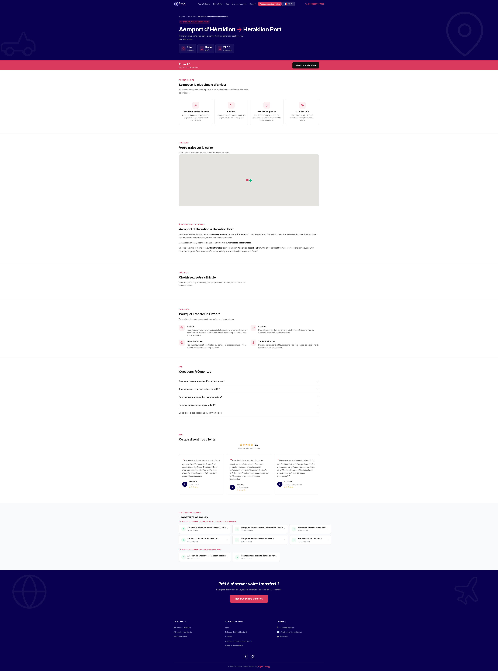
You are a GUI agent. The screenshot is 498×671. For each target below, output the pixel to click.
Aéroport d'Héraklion (182, 627)
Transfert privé (204, 4)
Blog (227, 4)
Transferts (191, 16)
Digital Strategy (264, 667)
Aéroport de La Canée (183, 632)
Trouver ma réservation (270, 4)
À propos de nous (239, 4)
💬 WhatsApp (282, 636)
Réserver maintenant (306, 65)
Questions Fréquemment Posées (238, 641)
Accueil (182, 16)
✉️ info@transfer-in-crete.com (289, 632)
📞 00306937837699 (285, 627)
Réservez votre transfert (249, 598)
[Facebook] (245, 656)
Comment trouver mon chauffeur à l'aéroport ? (201, 381)
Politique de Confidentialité (236, 632)
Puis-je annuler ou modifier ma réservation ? (200, 397)
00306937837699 (316, 4)
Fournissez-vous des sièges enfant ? (197, 405)
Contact (253, 4)
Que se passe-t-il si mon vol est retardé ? (199, 389)
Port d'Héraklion (180, 636)
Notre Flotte (218, 4)
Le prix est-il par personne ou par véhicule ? (200, 413)
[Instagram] (252, 656)
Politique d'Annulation (234, 646)
